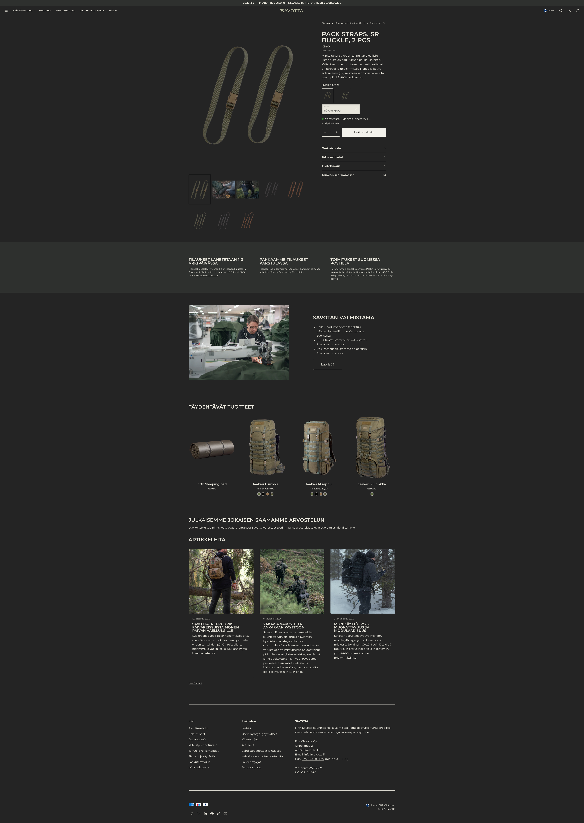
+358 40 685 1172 (313, 759)
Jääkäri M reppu (319, 484)
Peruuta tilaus (251, 767)
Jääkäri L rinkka (265, 484)
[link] (569, 10)
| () (382, 805)
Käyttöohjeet (250, 739)
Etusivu (326, 23)
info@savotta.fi (314, 754)
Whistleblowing (199, 767)
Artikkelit (248, 745)
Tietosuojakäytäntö (202, 756)
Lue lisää (327, 364)
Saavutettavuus (199, 762)
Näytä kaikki (195, 683)
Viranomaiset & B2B (92, 10)
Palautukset (197, 734)
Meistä (246, 728)
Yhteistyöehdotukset (203, 745)
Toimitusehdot (198, 728)
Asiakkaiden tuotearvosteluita (262, 756)
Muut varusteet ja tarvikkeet (350, 23)
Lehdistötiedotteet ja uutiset (261, 750)
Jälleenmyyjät (251, 762)
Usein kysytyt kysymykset (259, 734)
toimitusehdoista (209, 275)
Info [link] (111, 10)
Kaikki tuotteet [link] (22, 10)
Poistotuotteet (65, 10)
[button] (6, 10)
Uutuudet (45, 10)
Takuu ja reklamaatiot (204, 750)
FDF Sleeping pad (212, 484)
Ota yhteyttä (197, 739)
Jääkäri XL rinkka (372, 484)
